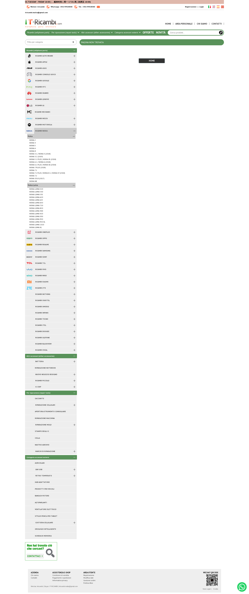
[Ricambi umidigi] (29, 306)
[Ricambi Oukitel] (29, 300)
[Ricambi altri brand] (29, 56)
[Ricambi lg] (29, 105)
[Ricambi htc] (29, 87)
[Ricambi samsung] (29, 251)
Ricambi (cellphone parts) (38, 32)
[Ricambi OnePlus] (29, 232)
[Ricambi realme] (29, 244)
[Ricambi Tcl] (29, 263)
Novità (160, 32)
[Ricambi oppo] (29, 238)
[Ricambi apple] (29, 62)
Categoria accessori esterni (127, 32)
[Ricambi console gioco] (29, 74)
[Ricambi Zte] (29, 288)
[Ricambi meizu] (29, 118)
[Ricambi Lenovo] (29, 99)
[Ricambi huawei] (29, 93)
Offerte (148, 32)
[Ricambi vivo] (29, 269)
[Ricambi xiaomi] (29, 282)
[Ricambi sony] (29, 257)
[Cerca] (221, 32)
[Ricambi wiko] (29, 275)
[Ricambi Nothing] (29, 294)
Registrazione (190, 7)
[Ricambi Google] (29, 80)
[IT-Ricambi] (44, 28)
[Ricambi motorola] (29, 124)
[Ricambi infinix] (29, 313)
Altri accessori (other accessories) (96, 32)
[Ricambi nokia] (29, 131)
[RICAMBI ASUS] (29, 68)
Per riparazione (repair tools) (64, 32)
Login (201, 7)
